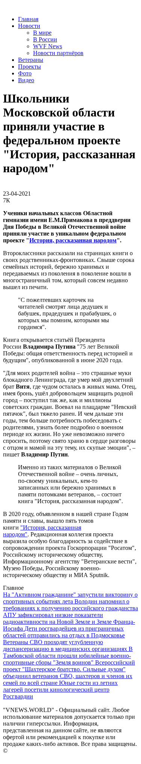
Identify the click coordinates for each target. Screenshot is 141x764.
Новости (29, 26)
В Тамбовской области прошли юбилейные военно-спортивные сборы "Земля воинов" (68, 656)
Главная (28, 19)
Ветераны (30, 60)
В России (45, 39)
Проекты (29, 66)
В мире (42, 32)
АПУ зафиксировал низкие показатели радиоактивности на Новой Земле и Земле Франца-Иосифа (69, 622)
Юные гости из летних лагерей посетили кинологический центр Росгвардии (60, 690)
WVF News (47, 46)
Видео (26, 80)
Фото (25, 73)
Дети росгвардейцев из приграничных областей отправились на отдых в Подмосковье (64, 631)
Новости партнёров (58, 53)
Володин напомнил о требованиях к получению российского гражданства (70, 604)
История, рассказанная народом (73, 240)
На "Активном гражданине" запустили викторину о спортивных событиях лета (70, 598)
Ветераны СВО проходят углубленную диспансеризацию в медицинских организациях (66, 645)
